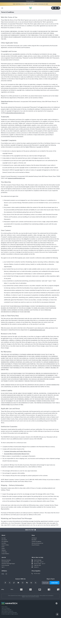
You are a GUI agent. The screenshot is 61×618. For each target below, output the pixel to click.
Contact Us (36, 567)
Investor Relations (5, 553)
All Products (34, 538)
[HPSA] (6, 574)
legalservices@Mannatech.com (16, 178)
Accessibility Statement (6, 609)
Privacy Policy (4, 606)
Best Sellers (34, 539)
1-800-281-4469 (37, 565)
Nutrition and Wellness (36, 541)
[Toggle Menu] (2, 8)
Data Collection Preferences (7, 611)
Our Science (4, 539)
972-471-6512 (37, 573)
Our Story (4, 538)
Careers (3, 548)
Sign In (3, 567)
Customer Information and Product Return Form (17, 451)
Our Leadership (5, 541)
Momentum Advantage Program (8, 563)
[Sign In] (52, 8)
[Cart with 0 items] (58, 8)
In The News (4, 552)
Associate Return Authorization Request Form (16, 454)
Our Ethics (4, 543)
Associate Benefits (5, 561)
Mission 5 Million (5, 545)
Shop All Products (35, 545)
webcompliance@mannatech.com (15, 113)
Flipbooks (4, 550)
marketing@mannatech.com (37, 330)
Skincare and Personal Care (37, 543)
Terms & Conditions (6, 608)
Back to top (29, 530)
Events (3, 546)
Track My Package (37, 560)
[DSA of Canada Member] (3, 574)
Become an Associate (6, 560)
